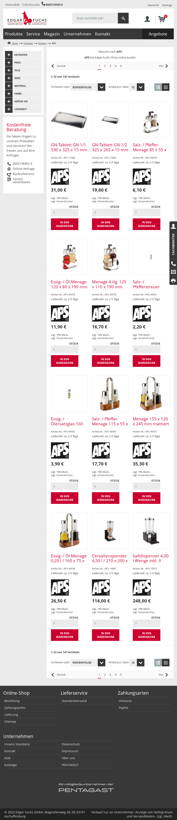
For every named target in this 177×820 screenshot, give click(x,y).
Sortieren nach (60, 87)
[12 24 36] (136, 87)
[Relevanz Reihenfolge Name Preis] (87, 87)
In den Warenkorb (64, 224)
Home (15, 43)
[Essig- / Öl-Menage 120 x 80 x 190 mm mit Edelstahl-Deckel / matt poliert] (69, 257)
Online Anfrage (24, 169)
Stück (73, 207)
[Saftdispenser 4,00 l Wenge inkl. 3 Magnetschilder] (151, 530)
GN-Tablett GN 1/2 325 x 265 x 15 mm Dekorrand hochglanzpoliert (110, 152)
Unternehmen (77, 34)
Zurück (61, 66)
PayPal (123, 708)
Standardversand (74, 701)
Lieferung (11, 715)
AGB (7, 758)
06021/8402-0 (54, 4)
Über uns (68, 758)
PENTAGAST (70, 765)
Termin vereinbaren (21, 180)
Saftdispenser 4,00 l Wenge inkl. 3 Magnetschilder (151, 561)
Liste (158, 87)
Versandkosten (64, 201)
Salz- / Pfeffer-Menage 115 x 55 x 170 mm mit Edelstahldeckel (110, 426)
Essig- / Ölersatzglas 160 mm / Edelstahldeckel (67, 426)
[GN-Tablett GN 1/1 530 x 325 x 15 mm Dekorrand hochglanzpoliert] (69, 120)
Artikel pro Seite (118, 87)
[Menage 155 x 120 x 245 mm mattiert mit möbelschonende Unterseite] (151, 393)
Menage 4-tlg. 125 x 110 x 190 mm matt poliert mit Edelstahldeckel (109, 289)
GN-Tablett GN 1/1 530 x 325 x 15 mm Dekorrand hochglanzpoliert (69, 152)
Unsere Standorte (17, 744)
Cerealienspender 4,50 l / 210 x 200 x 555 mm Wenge (110, 561)
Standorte (153, 5)
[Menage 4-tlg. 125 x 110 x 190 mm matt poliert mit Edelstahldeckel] (110, 257)
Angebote (158, 34)
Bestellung (12, 701)
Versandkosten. (144, 816)
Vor (161, 66)
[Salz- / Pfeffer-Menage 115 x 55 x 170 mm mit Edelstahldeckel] (110, 393)
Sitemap (10, 721)
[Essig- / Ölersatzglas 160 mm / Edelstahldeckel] (69, 393)
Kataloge (167, 5)
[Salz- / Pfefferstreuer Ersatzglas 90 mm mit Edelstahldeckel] (151, 257)
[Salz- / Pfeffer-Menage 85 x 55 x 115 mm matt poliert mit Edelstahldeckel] (151, 120)
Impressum (70, 751)
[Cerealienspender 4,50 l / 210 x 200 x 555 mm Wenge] (110, 530)
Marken (42, 43)
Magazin (52, 34)
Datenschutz (71, 744)
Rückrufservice (23, 174)
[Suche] (123, 18)
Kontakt (102, 34)
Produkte (14, 34)
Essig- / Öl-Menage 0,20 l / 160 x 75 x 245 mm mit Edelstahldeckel (69, 563)
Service (33, 34)
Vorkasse (125, 701)
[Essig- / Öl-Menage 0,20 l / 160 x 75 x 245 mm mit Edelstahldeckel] (69, 530)
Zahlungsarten (14, 708)
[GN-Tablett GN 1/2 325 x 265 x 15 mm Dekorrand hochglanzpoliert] (110, 120)
